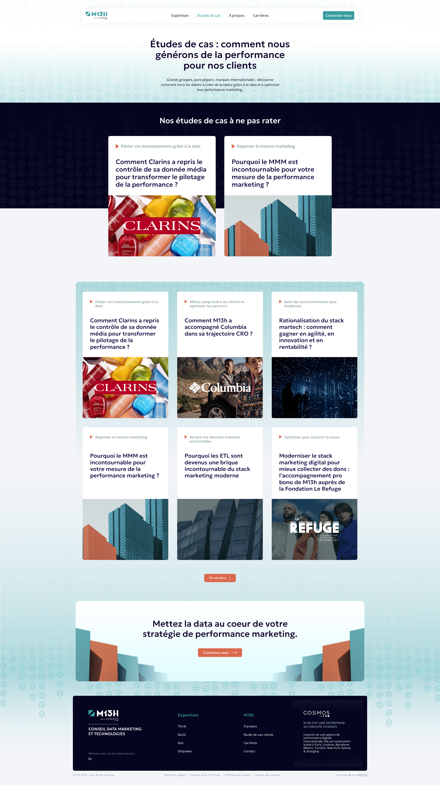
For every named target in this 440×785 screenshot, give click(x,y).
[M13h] (96, 15)
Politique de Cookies (237, 775)
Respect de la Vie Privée (205, 775)
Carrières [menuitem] (261, 15)
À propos (250, 726)
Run (181, 743)
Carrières (250, 743)
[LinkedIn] (90, 759)
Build (182, 735)
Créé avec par (346, 775)
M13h (249, 715)
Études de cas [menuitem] (209, 15)
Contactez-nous (339, 15)
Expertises (188, 715)
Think (182, 726)
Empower (185, 751)
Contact (249, 751)
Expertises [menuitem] (180, 15)
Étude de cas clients (259, 735)
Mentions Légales (175, 775)
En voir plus (217, 578)
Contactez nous (216, 652)
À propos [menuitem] (236, 15)
